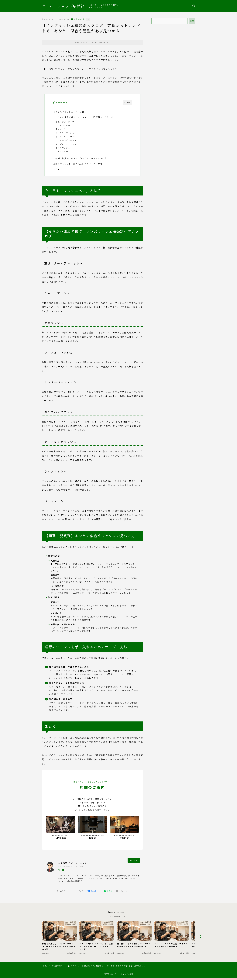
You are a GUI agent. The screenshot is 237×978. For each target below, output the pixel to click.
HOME (44, 966)
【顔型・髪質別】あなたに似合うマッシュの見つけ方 (80, 158)
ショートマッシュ (64, 125)
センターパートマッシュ (67, 136)
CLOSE (127, 102)
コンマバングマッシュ (66, 140)
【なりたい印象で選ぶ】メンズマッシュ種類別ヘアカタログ (83, 117)
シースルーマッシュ (65, 132)
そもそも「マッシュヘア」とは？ (70, 111)
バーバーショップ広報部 (63, 6)
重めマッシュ (62, 129)
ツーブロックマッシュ (66, 144)
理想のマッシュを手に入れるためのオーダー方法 (77, 163)
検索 (192, 21)
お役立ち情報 (79, 19)
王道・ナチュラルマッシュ (68, 121)
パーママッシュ (63, 151)
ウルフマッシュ (63, 147)
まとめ (56, 169)
